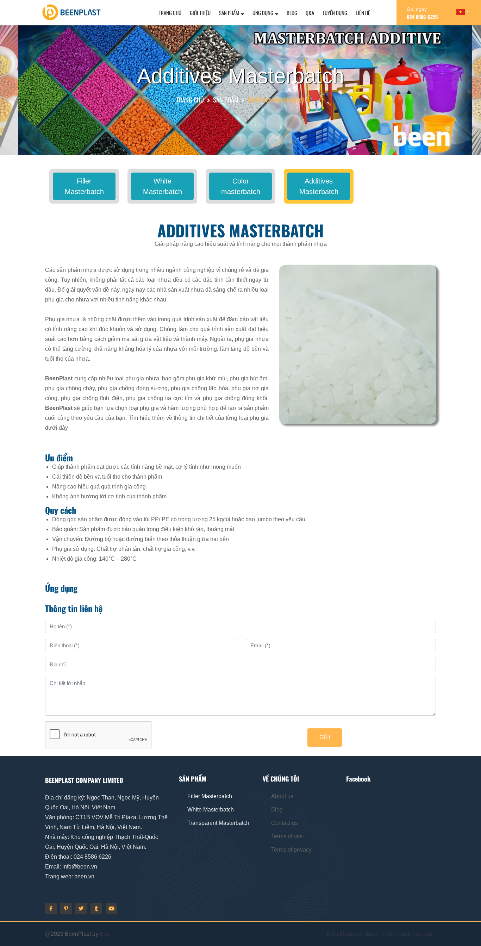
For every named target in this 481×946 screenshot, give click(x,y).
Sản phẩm (229, 13)
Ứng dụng (262, 13)
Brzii (105, 934)
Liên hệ (363, 13)
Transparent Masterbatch (218, 823)
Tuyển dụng (335, 13)
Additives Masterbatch (318, 186)
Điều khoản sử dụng (351, 934)
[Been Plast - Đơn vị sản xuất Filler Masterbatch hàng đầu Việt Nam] (71, 12)
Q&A (310, 13)
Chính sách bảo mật (407, 934)
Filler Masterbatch (84, 186)
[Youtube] (111, 908)
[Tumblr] (96, 908)
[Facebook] (51, 908)
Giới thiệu (200, 13)
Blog (292, 13)
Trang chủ (170, 13)
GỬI (324, 737)
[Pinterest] (66, 908)
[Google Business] (81, 908)
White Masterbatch (162, 186)
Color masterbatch (240, 186)
